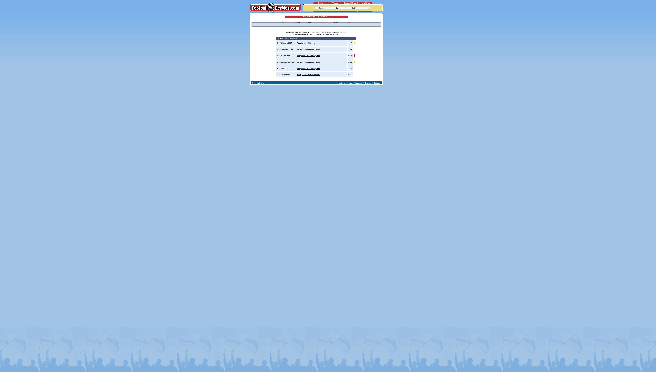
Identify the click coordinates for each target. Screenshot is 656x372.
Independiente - (308, 56)
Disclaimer (358, 83)
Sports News (364, 3)
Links (349, 22)
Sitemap (368, 83)
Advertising (340, 83)
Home (320, 3)
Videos (335, 3)
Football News (350, 3)
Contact (377, 83)
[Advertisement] (396, 64)
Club (284, 22)
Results (297, 22)
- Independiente (308, 49)
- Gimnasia (306, 43)
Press (349, 83)
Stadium (310, 22)
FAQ (323, 22)
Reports (336, 22)
